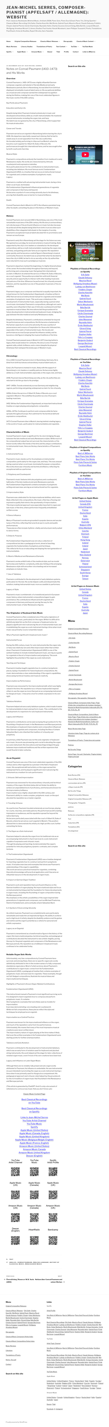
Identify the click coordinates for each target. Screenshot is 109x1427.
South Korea (85, 573)
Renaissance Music (33, 1264)
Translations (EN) (74, 827)
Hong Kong (85, 540)
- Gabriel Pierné (73, 670)
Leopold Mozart (85, 346)
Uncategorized (73, 831)
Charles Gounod (85, 316)
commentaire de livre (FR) (77, 783)
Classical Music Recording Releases (80, 633)
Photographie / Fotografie (76, 803)
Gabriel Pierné (85, 331)
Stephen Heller (85, 334)
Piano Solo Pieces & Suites (85, 462)
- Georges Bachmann (75, 684)
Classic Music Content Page (34, 1094)
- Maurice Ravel (73, 656)
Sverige (85, 576)
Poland (85, 564)
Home (8, 41)
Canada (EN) (85, 504)
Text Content (60, 46)
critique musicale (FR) (75, 787)
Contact (76, 52)
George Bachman (85, 343)
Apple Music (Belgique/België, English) (34, 1139)
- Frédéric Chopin (74, 661)
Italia (85, 516)
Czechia (85, 531)
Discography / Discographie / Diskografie (82, 698)
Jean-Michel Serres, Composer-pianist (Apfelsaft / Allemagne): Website (47, 12)
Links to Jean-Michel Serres (34, 1117)
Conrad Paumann (24, 1262)
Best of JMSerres (85, 453)
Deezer (49, 52)
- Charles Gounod (74, 666)
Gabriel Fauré (85, 298)
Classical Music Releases (49, 41)
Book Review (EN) (74, 775)
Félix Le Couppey (85, 337)
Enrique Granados (85, 310)
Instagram (59, 1409)
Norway (85, 558)
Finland (85, 537)
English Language (41, 1262)
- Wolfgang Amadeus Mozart (78, 693)
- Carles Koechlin (73, 642)
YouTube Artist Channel (34, 1120)
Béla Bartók (85, 307)
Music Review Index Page (77, 728)
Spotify (9, 52)
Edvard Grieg (85, 328)
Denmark (85, 534)
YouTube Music (87, 46)
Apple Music (21, 52)
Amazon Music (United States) (34, 1146)
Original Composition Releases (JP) (80, 799)
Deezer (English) (34, 1155)
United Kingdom (85, 507)
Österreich (85, 561)
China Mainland (85, 528)
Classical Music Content (85, 41)
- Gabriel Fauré (73, 652)
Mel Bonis (85, 295)
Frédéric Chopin (85, 289)
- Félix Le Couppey (74, 689)
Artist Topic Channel (53, 1343)
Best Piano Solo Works (85, 456)
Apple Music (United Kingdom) (34, 1136)
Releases (71, 811)
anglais (12, 1262)
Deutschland (85, 513)
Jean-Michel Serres (33, 66)
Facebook (50, 1409)
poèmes (71, 807)
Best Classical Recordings (85, 349)
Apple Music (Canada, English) (34, 1133)
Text (11, 1259)
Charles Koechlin (85, 292)
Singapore (85, 570)
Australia (85, 522)
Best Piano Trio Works (85, 459)
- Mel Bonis (72, 647)
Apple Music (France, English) (34, 1143)
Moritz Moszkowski (85, 304)
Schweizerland (85, 567)
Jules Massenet (85, 319)
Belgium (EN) (85, 525)
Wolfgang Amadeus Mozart (85, 283)
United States (85, 501)
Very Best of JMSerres (54, 1315)
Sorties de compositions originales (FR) (81, 815)
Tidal (58, 52)
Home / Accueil (11, 1360)
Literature (9, 1350)
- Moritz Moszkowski (75, 679)
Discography (68, 41)
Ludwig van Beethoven (85, 286)
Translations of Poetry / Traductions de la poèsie (84, 740)
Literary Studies (26, 46)
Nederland (85, 552)
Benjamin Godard (85, 340)
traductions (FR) (73, 823)
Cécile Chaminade (85, 313)
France (85, 510)
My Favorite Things (74, 749)
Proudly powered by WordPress (16, 1422)
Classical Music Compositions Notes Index (20, 1341)
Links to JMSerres (89, 52)
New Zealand (85, 555)
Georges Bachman (33, 1322)
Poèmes (71, 745)
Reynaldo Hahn (85, 322)
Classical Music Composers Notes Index (19, 1336)
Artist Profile (51, 1310)
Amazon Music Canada (34, 1149)
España (85, 519)
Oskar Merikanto (85, 301)
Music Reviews (11, 46)
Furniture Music (85, 465)
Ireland (85, 546)
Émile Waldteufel (85, 325)
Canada (85, 592)
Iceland (85, 543)
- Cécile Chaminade (74, 675)
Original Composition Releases (25, 41)
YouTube (74, 46)
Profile (66, 52)
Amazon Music (36, 52)
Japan (85, 549)
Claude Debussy (85, 277)
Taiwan (85, 578)
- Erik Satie (71, 638)
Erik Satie (85, 275)
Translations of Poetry (44, 46)
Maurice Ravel (85, 280)
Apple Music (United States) (34, 1130)
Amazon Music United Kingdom (34, 1152)
